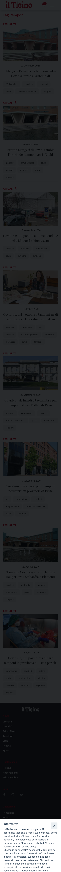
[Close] (54, 825)
